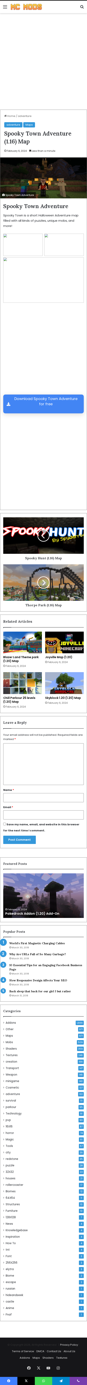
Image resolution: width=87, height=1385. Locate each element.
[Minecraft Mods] (26, 6)
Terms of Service (23, 1351)
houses (10, 1178)
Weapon (11, 1075)
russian (10, 1289)
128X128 (11, 1217)
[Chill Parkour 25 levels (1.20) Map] (22, 683)
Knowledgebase (17, 1230)
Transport (12, 1068)
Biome (10, 1276)
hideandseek (14, 1295)
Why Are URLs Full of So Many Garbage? (37, 954)
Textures (12, 1055)
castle (10, 1302)
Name (8, 790)
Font (9, 1256)
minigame (12, 1081)
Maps (29, 125)
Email (8, 807)
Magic (10, 1139)
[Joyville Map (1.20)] (64, 642)
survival (11, 1101)
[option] (43, 895)
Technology (14, 1113)
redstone (12, 1159)
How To (11, 1243)
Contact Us (54, 1351)
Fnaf (9, 1315)
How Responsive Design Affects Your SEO (38, 980)
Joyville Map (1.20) (58, 657)
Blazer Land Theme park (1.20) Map (21, 659)
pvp (8, 1120)
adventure (25, 116)
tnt (8, 1250)
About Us (69, 1351)
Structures (13, 1204)
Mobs (9, 1042)
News (9, 1224)
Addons (11, 1023)
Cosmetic (12, 1088)
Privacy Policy (69, 1345)
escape (11, 1282)
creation (11, 1062)
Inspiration (13, 1237)
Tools (9, 1146)
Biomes (11, 1191)
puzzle (10, 1165)
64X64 (10, 1198)
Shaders (11, 1049)
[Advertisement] (43, 63)
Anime (10, 1308)
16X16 (9, 1126)
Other (10, 1029)
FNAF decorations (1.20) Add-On (32, 913)
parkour (11, 1107)
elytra (10, 1269)
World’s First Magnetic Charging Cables (37, 943)
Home (11, 116)
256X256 (11, 1263)
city (8, 1152)
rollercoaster (14, 1185)
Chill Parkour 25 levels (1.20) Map (19, 700)
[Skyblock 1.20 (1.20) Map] (64, 683)
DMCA (40, 1351)
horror (10, 1133)
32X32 (10, 1172)
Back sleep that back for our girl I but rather (40, 991)
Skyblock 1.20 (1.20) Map (63, 698)
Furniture (12, 1211)
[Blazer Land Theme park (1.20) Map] (22, 642)
